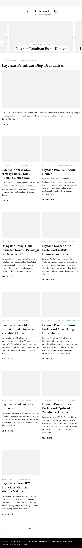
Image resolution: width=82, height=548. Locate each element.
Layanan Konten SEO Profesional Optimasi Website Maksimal (16, 487)
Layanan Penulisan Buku (28, 400)
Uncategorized (22, 242)
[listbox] (41, 37)
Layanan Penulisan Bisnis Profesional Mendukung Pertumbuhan (58, 329)
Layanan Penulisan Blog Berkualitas (33, 65)
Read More (7, 124)
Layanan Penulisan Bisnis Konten (41, 48)
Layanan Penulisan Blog (28, 60)
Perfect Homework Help (41, 11)
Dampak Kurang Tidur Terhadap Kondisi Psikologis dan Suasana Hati (20, 250)
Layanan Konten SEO (23, 165)
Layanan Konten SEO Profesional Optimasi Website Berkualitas (56, 408)
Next (31, 529)
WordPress (22, 544)
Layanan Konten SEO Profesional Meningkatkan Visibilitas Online (19, 329)
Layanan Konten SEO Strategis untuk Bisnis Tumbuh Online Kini (16, 174)
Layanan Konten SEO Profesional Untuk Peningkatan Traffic (56, 250)
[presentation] (8, 37)
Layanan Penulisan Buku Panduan (18, 406)
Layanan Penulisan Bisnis (41, 44)
